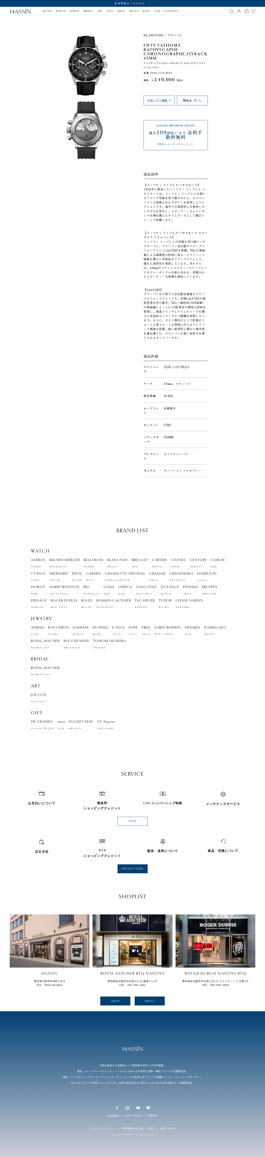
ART (100, 11)
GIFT (110, 11)
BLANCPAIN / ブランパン (163, 35)
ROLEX (47, 11)
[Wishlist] (253, 11)
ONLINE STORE (132, 868)
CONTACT (171, 11)
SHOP (121, 11)
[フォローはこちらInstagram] (127, 1107)
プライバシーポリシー (102, 1128)
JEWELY (75, 11)
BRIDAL (88, 11)
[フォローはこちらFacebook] (117, 1108)
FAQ (157, 11)
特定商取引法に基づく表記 (138, 1128)
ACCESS (113, 1115)
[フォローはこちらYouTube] (138, 1108)
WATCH (61, 11)
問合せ (187, 100)
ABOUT (134, 11)
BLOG (146, 11)
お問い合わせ (168, 1128)
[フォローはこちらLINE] (148, 1108)
